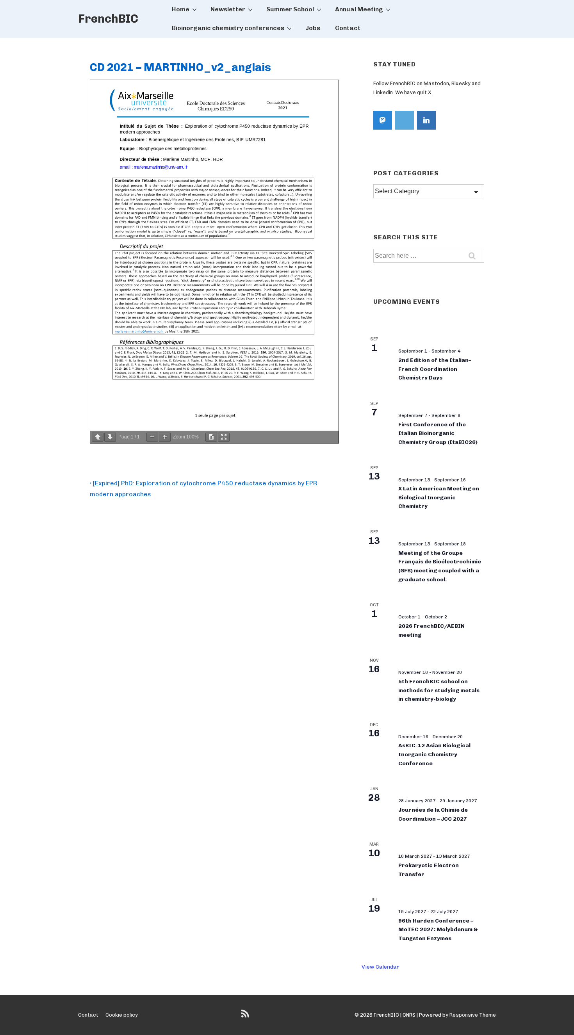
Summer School (290, 9)
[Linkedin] (426, 120)
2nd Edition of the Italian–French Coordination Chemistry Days (434, 369)
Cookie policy (121, 1015)
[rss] (246, 1016)
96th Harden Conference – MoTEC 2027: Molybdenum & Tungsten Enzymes (438, 929)
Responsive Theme (472, 1015)
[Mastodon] (382, 120)
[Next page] (110, 437)
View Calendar (380, 967)
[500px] (404, 120)
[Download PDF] (211, 437)
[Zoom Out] (152, 437)
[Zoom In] (165, 437)
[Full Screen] (224, 437)
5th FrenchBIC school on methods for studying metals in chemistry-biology (439, 690)
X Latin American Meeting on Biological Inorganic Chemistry (438, 497)
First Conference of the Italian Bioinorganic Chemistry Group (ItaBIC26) (438, 433)
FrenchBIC (108, 19)
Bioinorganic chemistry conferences (228, 28)
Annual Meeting (359, 9)
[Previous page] (97, 437)
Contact (347, 28)
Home (180, 9)
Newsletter (227, 9)
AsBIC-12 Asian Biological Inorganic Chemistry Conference (434, 754)
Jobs (312, 28)
